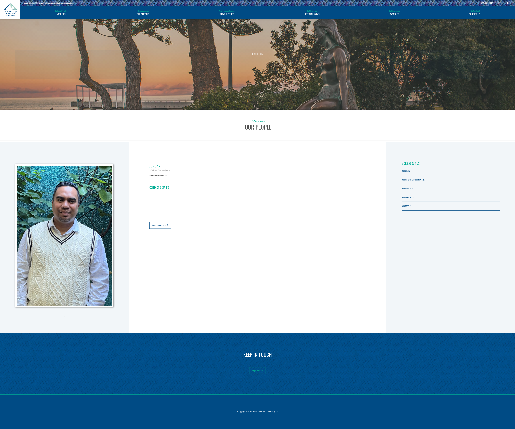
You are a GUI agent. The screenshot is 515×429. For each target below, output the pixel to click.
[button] (61, 12)
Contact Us (474, 13)
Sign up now (257, 370)
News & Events (227, 13)
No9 (276, 412)
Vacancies (394, 13)
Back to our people (160, 225)
